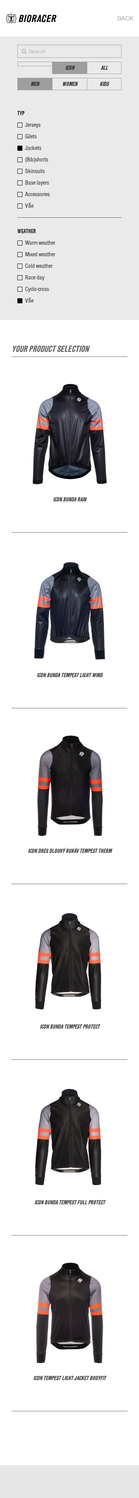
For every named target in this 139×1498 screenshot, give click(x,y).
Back (125, 18)
